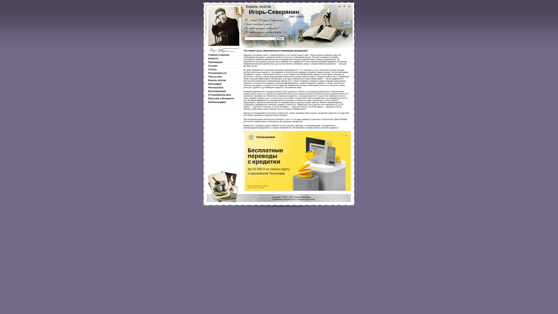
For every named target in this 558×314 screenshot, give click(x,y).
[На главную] (339, 7)
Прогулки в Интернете (221, 98)
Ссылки (212, 66)
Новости (213, 58)
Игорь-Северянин (274, 12)
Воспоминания (217, 91)
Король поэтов (217, 80)
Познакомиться (217, 73)
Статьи (212, 69)
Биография (214, 84)
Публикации (215, 62)
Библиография (217, 102)
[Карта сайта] (344, 7)
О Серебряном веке (219, 95)
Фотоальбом (215, 87)
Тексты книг (215, 76)
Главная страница (218, 55)
